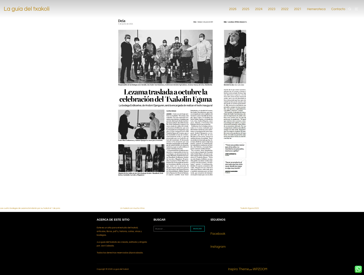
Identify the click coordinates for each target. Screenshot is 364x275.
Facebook (217, 233)
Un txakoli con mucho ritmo (132, 208)
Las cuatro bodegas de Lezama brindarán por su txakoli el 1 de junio (30, 208)
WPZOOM (260, 269)
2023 (271, 9)
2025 (245, 9)
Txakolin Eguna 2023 (249, 208)
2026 (232, 9)
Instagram (218, 246)
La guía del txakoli (26, 9)
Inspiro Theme (238, 269)
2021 (297, 9)
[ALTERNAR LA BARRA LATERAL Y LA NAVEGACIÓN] (357, 9)
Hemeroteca (316, 9)
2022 (284, 9)
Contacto (338, 9)
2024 (258, 9)
